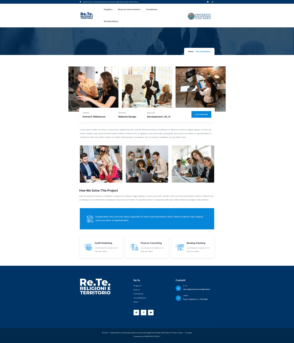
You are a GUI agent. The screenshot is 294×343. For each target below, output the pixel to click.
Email (185, 286)
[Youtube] (151, 312)
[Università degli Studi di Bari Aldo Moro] (199, 16)
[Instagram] (212, 2)
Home (190, 51)
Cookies (188, 333)
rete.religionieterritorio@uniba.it (196, 289)
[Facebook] (207, 2)
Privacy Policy (177, 333)
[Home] (87, 15)
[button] (226, 90)
